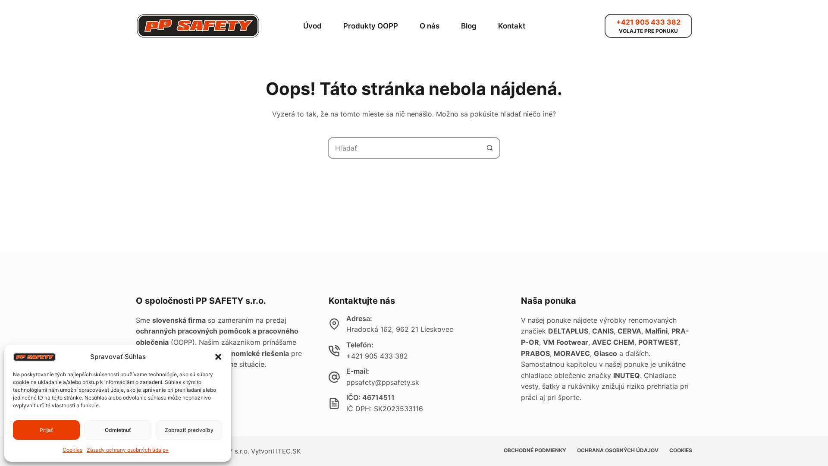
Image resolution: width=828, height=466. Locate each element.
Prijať (46, 430)
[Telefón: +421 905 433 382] (334, 350)
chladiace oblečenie (553, 375)
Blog (469, 26)
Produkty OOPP (370, 26)
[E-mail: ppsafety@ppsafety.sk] (334, 377)
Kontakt (511, 26)
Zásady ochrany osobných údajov (128, 450)
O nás (429, 26)
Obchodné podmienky (535, 450)
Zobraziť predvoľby (189, 430)
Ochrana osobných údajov (618, 450)
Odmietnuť (118, 430)
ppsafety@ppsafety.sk (382, 382)
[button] (218, 357)
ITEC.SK (288, 451)
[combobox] (404, 148)
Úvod (312, 26)
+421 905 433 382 (377, 356)
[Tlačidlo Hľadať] (489, 148)
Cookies (72, 450)
